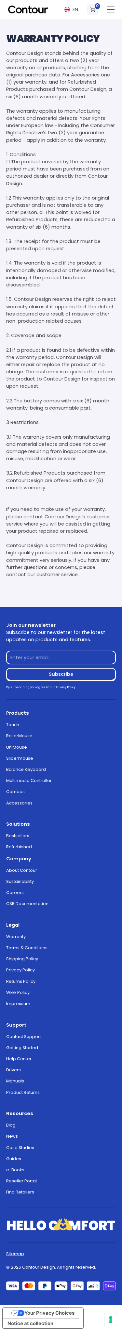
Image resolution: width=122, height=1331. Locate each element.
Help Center (19, 1059)
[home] (28, 9)
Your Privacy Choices (49, 1313)
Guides (13, 1159)
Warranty (16, 936)
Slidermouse (19, 758)
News (12, 1136)
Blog (11, 1125)
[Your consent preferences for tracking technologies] (110, 1319)
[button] (71, 9)
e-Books (15, 1170)
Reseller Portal (21, 1181)
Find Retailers (20, 1192)
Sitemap (15, 1254)
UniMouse (16, 747)
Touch (12, 725)
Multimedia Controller (29, 780)
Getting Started (22, 1048)
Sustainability (20, 881)
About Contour (21, 870)
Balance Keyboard (26, 769)
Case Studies (20, 1147)
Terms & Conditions (26, 948)
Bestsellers (17, 836)
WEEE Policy (18, 992)
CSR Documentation (27, 904)
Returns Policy (20, 981)
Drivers (13, 1070)
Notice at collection (30, 1323)
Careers (15, 892)
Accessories (19, 803)
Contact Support (23, 1036)
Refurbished (19, 847)
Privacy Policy (20, 970)
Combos (15, 791)
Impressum (18, 1003)
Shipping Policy (22, 959)
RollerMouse (19, 736)
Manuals (15, 1081)
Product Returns (23, 1092)
